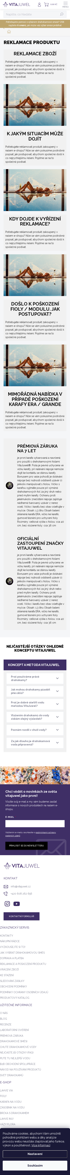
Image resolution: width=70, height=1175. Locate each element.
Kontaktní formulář (21, 916)
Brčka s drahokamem (14, 1113)
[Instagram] (7, 903)
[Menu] (65, 4)
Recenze (5, 1024)
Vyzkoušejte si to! (12, 947)
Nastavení (35, 1154)
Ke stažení (7, 975)
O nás (4, 1013)
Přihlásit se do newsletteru (26, 845)
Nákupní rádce (10, 941)
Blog (3, 1018)
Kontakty (6, 935)
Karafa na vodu (11, 1101)
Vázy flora (7, 1124)
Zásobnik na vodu (12, 1107)
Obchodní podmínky (13, 986)
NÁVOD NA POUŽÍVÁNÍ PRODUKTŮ (20, 1069)
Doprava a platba (12, 958)
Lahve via (6, 1090)
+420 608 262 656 (21, 893)
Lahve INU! (6, 1118)
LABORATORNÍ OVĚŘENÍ (14, 1030)
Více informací (40, 1145)
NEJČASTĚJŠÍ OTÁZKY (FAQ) (17, 1052)
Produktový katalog (14, 997)
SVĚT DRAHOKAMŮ (11, 1075)
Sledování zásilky (12, 981)
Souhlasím (35, 1165)
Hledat (62, 14)
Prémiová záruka (11, 1035)
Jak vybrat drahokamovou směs (22, 952)
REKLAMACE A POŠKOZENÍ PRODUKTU (23, 964)
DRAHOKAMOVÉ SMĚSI (13, 1041)
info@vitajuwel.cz (21, 886)
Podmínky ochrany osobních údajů (24, 992)
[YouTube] (17, 903)
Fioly (3, 1096)
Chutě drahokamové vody (18, 1047)
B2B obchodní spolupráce (17, 1064)
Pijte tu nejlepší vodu (15, 1058)
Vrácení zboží (9, 969)
